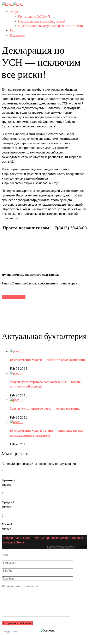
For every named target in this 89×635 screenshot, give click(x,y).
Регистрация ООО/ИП (34, 16)
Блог (13, 30)
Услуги (15, 12)
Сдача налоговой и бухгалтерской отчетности (50, 26)
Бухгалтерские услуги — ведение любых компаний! (47, 359)
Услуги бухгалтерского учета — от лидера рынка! (46, 408)
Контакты (17, 35)
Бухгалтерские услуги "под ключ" (41, 21)
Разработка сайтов (60, 547)
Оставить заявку (13, 297)
